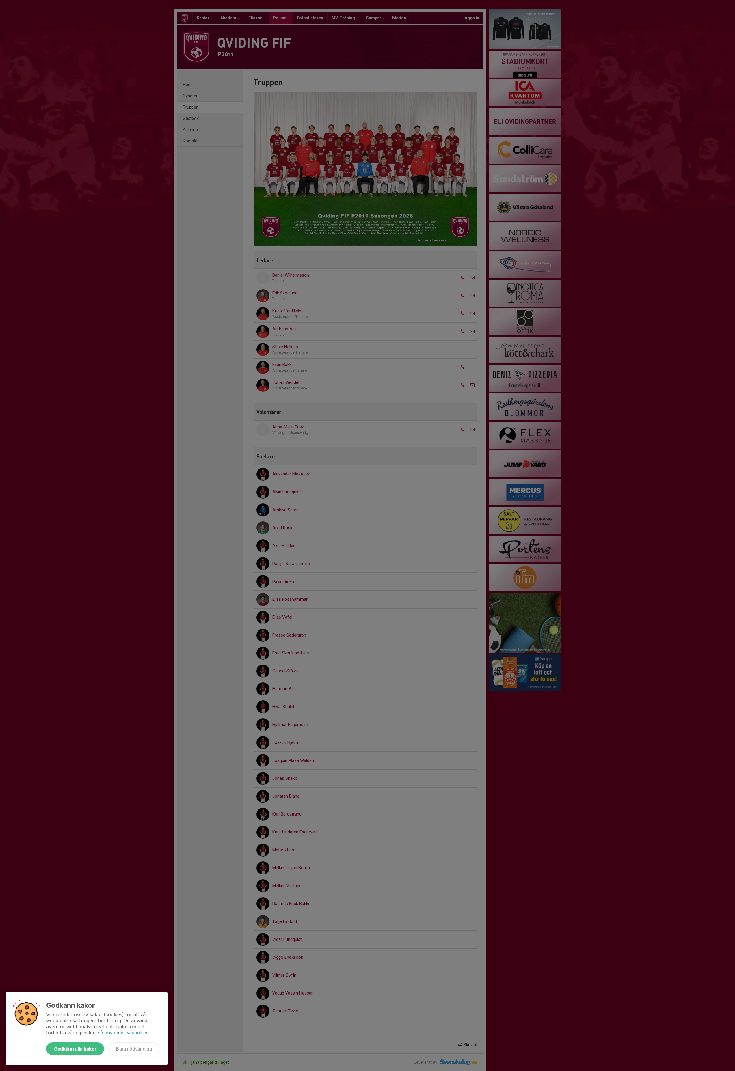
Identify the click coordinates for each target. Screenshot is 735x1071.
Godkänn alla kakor (75, 1049)
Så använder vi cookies (122, 1032)
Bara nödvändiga (134, 1049)
